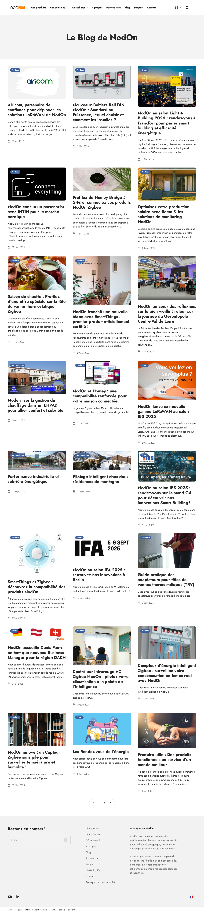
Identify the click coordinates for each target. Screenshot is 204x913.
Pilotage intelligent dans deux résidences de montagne (101, 479)
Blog (127, 7)
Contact (151, 7)
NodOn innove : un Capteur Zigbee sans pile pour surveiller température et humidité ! (34, 759)
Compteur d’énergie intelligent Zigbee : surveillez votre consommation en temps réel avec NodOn (167, 672)
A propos (96, 7)
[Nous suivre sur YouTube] (10, 897)
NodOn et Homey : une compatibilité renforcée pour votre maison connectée (100, 396)
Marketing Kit (93, 870)
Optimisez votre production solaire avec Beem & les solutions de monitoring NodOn (163, 214)
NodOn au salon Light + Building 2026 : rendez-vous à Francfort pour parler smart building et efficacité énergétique (166, 123)
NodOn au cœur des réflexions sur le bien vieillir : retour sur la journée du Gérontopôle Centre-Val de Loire (167, 313)
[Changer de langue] (178, 7)
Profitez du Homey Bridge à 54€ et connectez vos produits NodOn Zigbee (102, 202)
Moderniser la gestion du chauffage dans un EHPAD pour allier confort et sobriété (35, 405)
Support (138, 7)
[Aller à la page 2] (111, 803)
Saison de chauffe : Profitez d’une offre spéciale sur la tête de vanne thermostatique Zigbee (37, 303)
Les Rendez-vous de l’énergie (101, 752)
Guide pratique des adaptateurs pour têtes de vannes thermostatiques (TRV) (166, 580)
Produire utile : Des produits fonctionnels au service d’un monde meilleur (164, 759)
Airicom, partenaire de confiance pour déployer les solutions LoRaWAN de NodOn (37, 110)
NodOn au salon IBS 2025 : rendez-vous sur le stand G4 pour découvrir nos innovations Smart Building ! (164, 495)
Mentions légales (15, 909)
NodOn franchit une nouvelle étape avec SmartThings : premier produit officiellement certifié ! (101, 319)
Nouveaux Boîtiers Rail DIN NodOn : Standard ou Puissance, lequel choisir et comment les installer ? (98, 112)
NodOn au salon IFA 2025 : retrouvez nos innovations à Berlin (99, 575)
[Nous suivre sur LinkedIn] (18, 897)
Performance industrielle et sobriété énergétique (33, 478)
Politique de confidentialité (100, 882)
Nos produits (38, 7)
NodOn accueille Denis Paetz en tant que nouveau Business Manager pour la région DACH (37, 652)
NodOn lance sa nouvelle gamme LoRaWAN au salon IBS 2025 (163, 411)
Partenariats (113, 7)
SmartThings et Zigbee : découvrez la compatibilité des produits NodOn (36, 587)
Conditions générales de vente (62, 909)
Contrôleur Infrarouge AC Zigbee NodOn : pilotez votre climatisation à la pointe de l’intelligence (101, 679)
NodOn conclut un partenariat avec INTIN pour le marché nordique (36, 212)
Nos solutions (57, 7)
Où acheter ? (80, 7)
